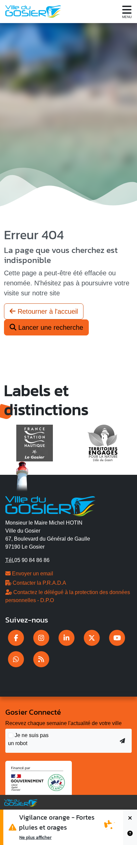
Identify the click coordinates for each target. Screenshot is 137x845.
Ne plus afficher (35, 837)
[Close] (130, 818)
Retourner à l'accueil (47, 311)
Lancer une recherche (49, 327)
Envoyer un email (32, 573)
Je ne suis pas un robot (28, 739)
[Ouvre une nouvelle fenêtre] (16, 638)
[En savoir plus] (130, 836)
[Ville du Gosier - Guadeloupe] (50, 505)
